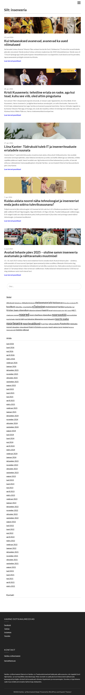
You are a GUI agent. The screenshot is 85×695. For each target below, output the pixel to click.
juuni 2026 (10, 347)
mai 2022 (9, 533)
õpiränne (71, 327)
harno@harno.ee (12, 603)
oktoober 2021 (12, 560)
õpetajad (65, 327)
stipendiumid (24, 327)
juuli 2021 (10, 571)
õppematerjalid (11, 330)
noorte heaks (10, 319)
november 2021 (12, 556)
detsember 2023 (12, 461)
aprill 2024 (10, 446)
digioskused (10, 303)
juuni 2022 (10, 529)
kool (73, 307)
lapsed (50, 310)
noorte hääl (19, 319)
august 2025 (11, 385)
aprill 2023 (10, 491)
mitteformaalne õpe (58, 310)
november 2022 (12, 510)
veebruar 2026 (11, 363)
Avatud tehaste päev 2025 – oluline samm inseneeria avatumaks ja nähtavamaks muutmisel (41, 254)
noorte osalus (62, 319)
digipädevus (18, 303)
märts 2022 (10, 541)
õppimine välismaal (22, 330)
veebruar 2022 (11, 544)
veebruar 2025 (11, 408)
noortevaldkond (31, 323)
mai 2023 (9, 488)
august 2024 (11, 431)
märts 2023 (10, 495)
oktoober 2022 (12, 514)
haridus (61, 306)
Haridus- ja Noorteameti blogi (20, 2)
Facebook (7, 625)
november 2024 (12, 419)
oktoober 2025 (12, 378)
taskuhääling (44, 327)
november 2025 (12, 374)
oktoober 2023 (12, 469)
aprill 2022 (10, 537)
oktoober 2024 (12, 423)
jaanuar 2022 (11, 548)
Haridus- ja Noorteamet (15, 600)
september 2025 (12, 382)
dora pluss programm (70, 303)
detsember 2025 (12, 370)
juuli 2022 (10, 526)
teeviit (51, 327)
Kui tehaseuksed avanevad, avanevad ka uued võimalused (36, 42)
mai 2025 (9, 397)
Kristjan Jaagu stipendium (17, 310)
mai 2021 (9, 579)
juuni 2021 (10, 575)
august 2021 (11, 567)
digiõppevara (58, 302)
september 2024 (12, 427)
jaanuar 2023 (11, 503)
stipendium (15, 327)
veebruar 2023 (11, 499)
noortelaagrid (49, 319)
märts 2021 (10, 586)
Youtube (7, 636)
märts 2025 (10, 404)
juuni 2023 (10, 484)
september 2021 (12, 563)
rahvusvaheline (54, 324)
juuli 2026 (10, 344)
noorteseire (14, 323)
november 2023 (12, 465)
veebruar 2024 (11, 454)
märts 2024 (10, 450)
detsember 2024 (12, 416)
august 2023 (11, 476)
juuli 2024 (10, 435)
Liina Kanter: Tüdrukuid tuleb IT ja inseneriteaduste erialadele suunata (40, 148)
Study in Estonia (35, 327)
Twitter (7, 629)
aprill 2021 (10, 582)
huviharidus (68, 307)
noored (24, 314)
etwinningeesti (51, 307)
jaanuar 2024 (11, 457)
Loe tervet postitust (12, 61)
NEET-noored (68, 310)
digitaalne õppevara (28, 303)
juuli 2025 (10, 389)
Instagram (7, 632)
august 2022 (11, 522)
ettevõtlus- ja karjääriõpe (24, 307)
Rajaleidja (65, 323)
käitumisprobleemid (35, 310)
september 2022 (12, 518)
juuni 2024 (10, 438)
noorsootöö (59, 314)
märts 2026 (10, 359)
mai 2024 (9, 442)
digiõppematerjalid (43, 302)
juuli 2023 (10, 480)
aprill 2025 (10, 400)
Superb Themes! (65, 692)
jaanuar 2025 (11, 412)
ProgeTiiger (44, 324)
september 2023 (12, 473)
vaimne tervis (57, 327)
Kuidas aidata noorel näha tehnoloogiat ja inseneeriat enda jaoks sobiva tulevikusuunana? (41, 202)
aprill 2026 (10, 355)
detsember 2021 (12, 552)
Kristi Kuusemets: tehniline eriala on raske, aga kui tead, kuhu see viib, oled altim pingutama (39, 94)
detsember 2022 (12, 507)
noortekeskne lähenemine (33, 319)
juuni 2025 (10, 393)
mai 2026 (9, 351)
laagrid (45, 310)
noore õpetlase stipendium (41, 315)
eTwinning (38, 306)
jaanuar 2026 (11, 366)
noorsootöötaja (72, 315)
